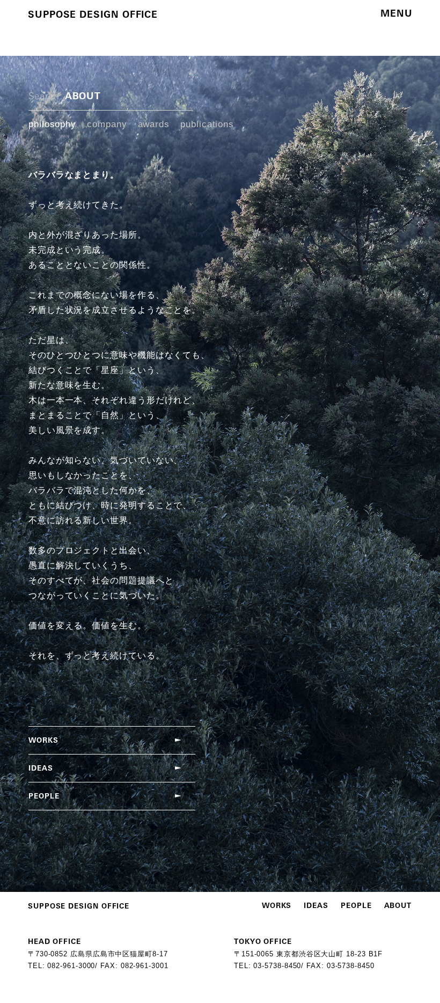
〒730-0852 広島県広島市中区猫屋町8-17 (98, 954)
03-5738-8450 (277, 966)
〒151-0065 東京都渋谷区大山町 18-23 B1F (308, 954)
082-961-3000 (71, 966)
